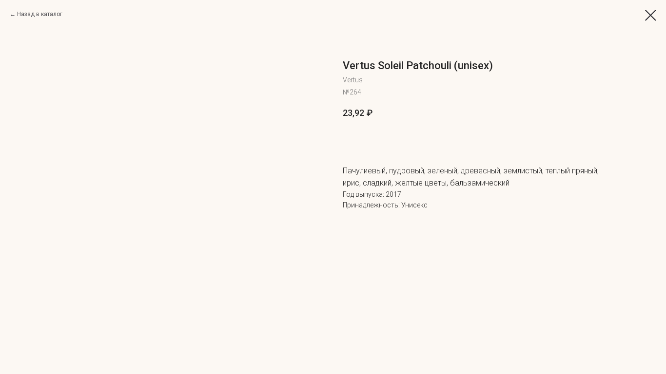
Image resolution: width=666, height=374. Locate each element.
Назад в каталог (39, 14)
